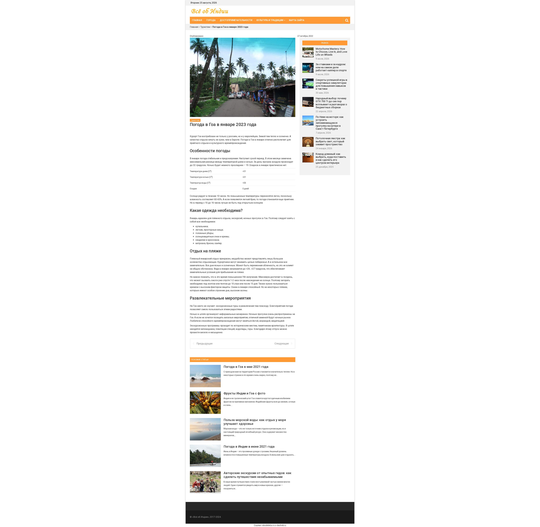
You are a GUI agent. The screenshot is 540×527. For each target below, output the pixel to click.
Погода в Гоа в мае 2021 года (246, 367)
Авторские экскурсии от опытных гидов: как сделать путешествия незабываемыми (257, 475)
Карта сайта (296, 20)
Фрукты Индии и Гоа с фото (244, 393)
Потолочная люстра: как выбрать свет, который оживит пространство (330, 141)
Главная (197, 20)
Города (211, 20)
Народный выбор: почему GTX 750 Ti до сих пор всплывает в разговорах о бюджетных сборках (331, 103)
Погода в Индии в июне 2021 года (249, 446)
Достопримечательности (236, 20)
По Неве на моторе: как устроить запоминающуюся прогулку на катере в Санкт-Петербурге (330, 123)
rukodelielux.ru (268, 525)
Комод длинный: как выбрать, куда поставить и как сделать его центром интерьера (331, 158)
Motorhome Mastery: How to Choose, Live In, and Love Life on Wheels (331, 51)
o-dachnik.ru (280, 525)
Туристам (205, 27)
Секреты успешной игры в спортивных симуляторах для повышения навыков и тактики (331, 84)
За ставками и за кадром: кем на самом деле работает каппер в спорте (331, 67)
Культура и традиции (269, 20)
